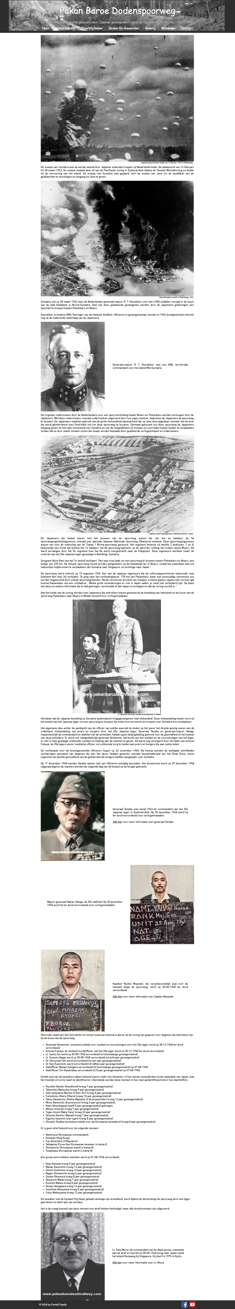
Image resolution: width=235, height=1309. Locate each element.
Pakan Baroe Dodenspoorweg (117, 10)
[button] (65, 28)
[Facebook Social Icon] (184, 1304)
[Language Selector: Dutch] (188, 3)
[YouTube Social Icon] (192, 1304)
